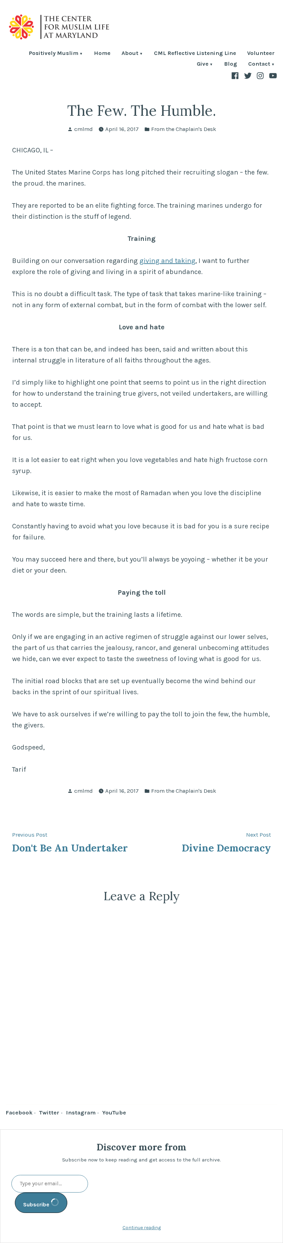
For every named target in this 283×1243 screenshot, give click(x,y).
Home (102, 53)
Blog (230, 64)
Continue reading (142, 1228)
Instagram (81, 1112)
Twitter (49, 1112)
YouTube (114, 1112)
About (129, 53)
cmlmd (83, 129)
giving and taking (167, 261)
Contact (259, 64)
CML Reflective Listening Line (195, 53)
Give (202, 64)
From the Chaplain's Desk (183, 129)
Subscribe (37, 1204)
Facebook (19, 1112)
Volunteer (261, 53)
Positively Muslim (53, 53)
